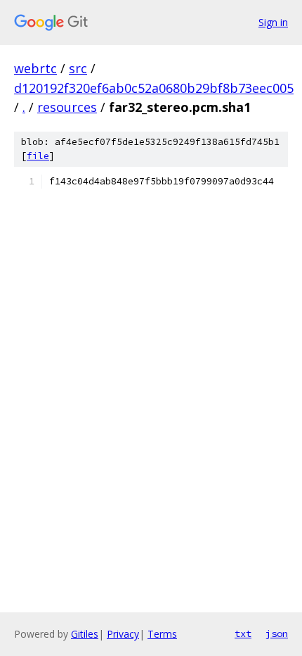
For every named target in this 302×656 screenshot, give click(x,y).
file (38, 156)
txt (243, 633)
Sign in (273, 22)
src (78, 68)
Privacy (123, 634)
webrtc (35, 68)
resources (67, 107)
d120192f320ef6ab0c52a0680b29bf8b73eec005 (154, 88)
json (276, 633)
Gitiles (84, 634)
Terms (162, 634)
